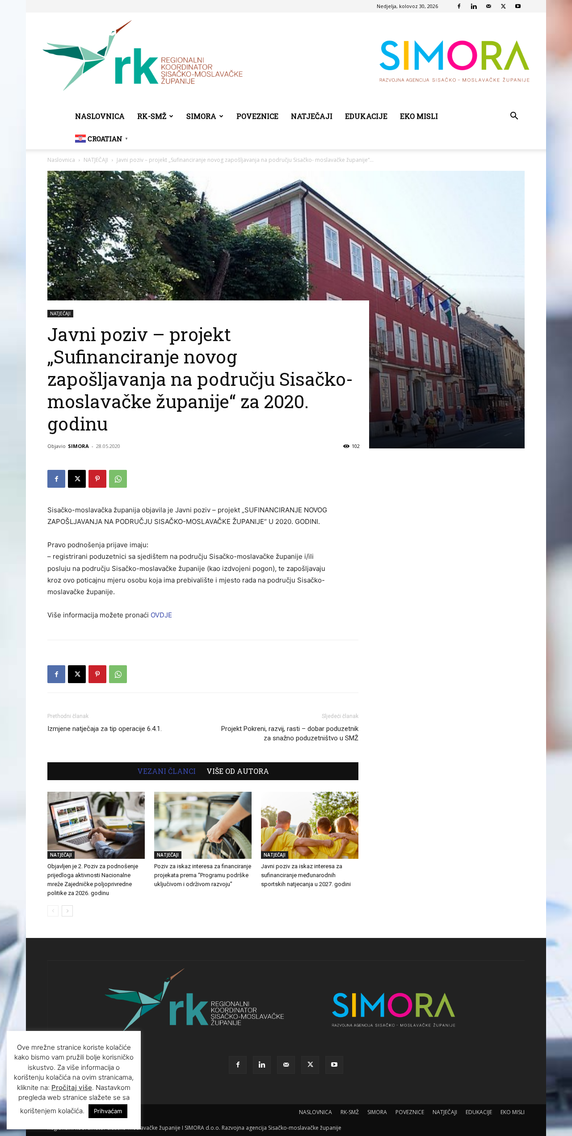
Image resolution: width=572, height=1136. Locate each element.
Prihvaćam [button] (108, 1111)
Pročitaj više (71, 1087)
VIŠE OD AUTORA (237, 771)
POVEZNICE (257, 116)
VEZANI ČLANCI (166, 771)
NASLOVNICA (100, 116)
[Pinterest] (97, 479)
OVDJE (161, 615)
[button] (514, 117)
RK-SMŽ (151, 116)
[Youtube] (518, 6)
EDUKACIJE (366, 116)
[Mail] (488, 6)
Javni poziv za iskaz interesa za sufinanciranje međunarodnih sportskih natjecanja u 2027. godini (306, 875)
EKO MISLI (419, 116)
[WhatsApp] (118, 479)
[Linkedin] (473, 6)
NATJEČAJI (311, 116)
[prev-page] (53, 910)
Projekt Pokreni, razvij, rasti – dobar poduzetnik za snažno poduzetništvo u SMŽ (289, 733)
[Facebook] (459, 6)
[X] (503, 6)
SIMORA (201, 116)
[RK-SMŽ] (286, 59)
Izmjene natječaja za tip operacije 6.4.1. (104, 729)
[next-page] (67, 910)
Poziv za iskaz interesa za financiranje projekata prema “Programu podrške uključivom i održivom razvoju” (202, 875)
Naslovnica (61, 160)
